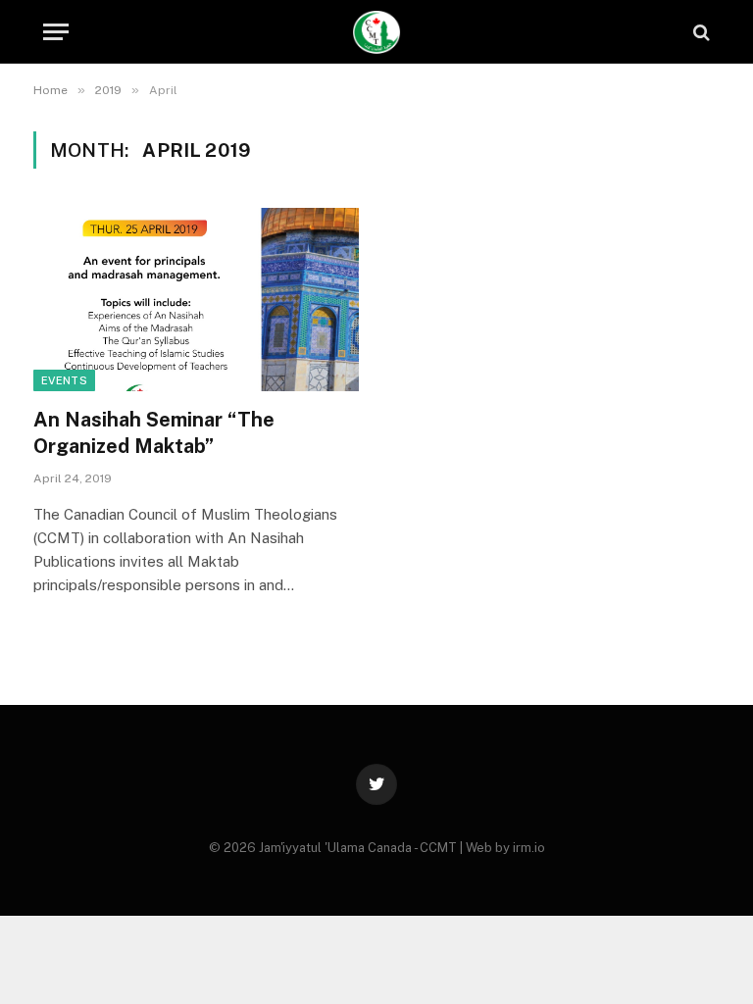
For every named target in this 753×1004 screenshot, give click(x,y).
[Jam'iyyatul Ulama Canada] (377, 32)
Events (64, 380)
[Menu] (56, 32)
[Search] (699, 32)
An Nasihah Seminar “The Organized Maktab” (154, 433)
